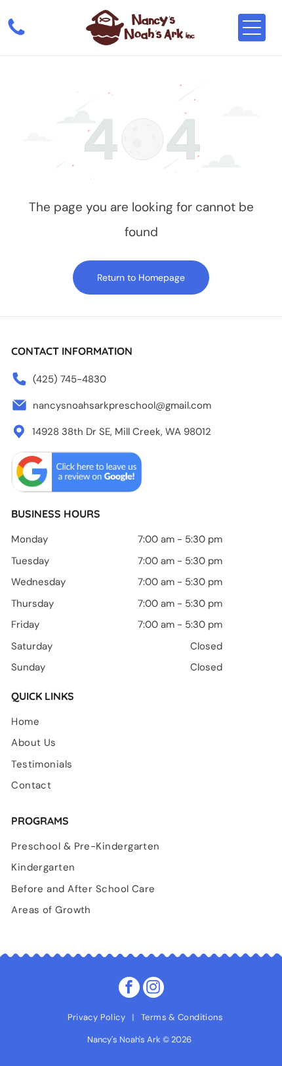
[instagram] (153, 989)
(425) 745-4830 (69, 379)
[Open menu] (252, 27)
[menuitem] (141, 725)
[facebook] (129, 989)
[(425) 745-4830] (16, 34)
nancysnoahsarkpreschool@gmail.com (122, 405)
